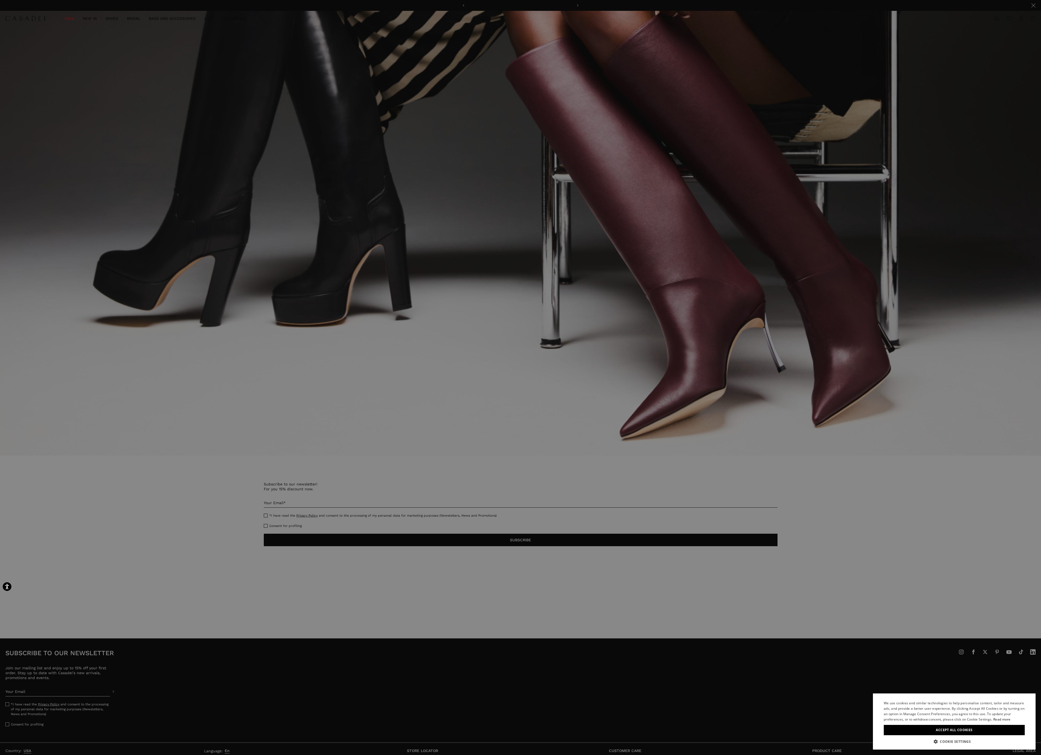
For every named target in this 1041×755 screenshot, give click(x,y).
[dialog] (954, 721)
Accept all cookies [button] (954, 730)
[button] (954, 741)
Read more (1002, 719)
